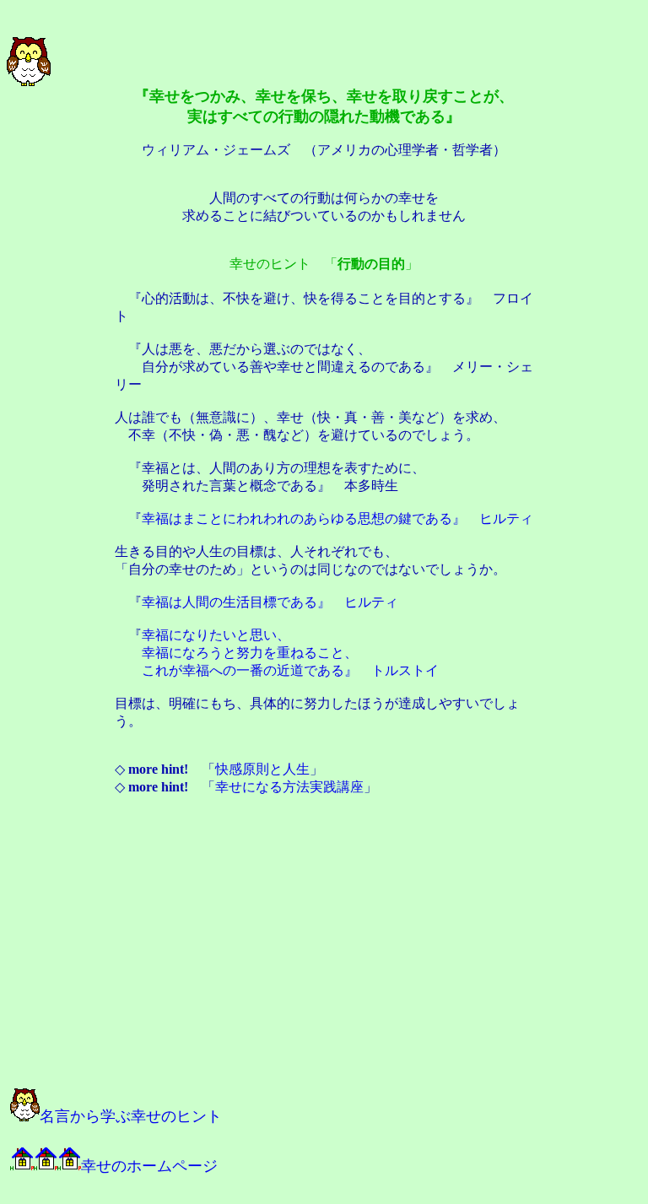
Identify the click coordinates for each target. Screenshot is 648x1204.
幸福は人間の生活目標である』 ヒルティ (270, 602)
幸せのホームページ (149, 1166)
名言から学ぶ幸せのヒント (131, 1116)
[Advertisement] (196, 950)
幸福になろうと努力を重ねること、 (250, 652)
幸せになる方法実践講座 (289, 787)
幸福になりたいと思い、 (216, 635)
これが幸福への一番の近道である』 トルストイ (290, 670)
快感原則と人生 (262, 769)
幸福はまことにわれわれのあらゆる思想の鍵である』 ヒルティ (337, 518)
